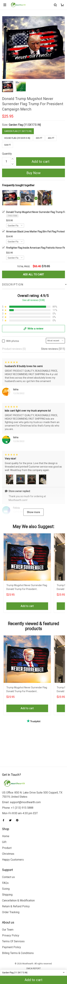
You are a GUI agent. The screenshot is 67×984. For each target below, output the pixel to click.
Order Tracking (10, 912)
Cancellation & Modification (18, 900)
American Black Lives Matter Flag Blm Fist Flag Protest (35, 231)
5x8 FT (7, 145)
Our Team (7, 929)
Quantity (7, 153)
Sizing (6, 888)
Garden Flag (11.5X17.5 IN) (25, 124)
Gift (4, 842)
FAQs (5, 883)
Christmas (8, 853)
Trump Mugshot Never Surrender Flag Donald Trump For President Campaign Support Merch (26, 587)
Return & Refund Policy (16, 906)
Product (7, 848)
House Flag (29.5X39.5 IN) (17, 138)
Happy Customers (13, 859)
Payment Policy (11, 947)
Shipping (7, 894)
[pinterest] (18, 820)
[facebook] (4, 820)
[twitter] (11, 820)
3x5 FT (39, 138)
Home (5, 836)
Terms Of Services (13, 941)
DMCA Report (33, 968)
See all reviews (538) (33, 300)
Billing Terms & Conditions (18, 953)
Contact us (8, 877)
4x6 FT (51, 138)
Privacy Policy (10, 935)
